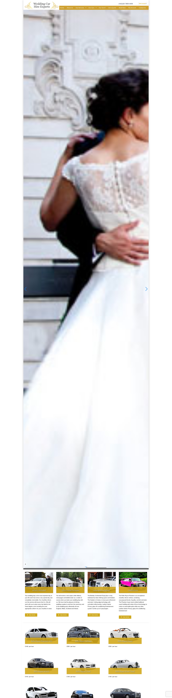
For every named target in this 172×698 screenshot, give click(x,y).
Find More (32, 615)
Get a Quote (112, 8)
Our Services (80, 8)
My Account (132, 8)
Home (62, 8)
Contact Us (142, 8)
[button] (25, 289)
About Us (70, 8)
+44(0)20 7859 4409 (125, 3)
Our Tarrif (102, 8)
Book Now (122, 8)
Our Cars (91, 8)
